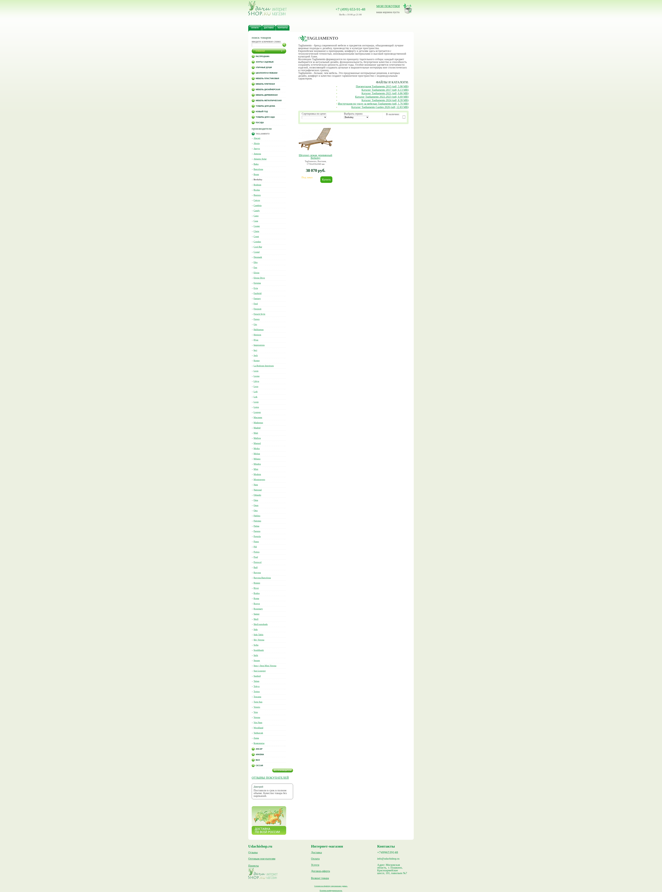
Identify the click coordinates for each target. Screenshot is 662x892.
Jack (256, 355)
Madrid (257, 427)
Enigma (257, 283)
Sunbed (257, 676)
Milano (257, 458)
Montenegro (259, 479)
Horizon (257, 334)
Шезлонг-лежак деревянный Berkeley (315, 156)
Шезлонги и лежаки (266, 73)
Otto (256, 510)
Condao (257, 241)
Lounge (257, 412)
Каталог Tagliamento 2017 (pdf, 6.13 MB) (385, 89)
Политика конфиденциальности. (331, 890)
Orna (256, 500)
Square (257, 660)
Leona (256, 376)
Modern (257, 474)
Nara (256, 484)
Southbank (259, 650)
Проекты (253, 865)
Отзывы (253, 852)
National (258, 489)
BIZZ (258, 760)
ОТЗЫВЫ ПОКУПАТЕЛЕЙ (270, 777)
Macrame (258, 417)
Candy (257, 210)
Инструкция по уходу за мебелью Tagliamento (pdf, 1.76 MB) (373, 103)
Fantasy (257, 298)
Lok (255, 396)
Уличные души (264, 67)
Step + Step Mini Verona (265, 665)
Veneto (257, 707)
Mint (256, 469)
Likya (256, 381)
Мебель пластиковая (267, 78)
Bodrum (257, 184)
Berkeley (258, 179)
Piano (256, 541)
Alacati (257, 138)
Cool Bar (258, 246)
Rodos (257, 593)
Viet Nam (258, 722)
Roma (256, 598)
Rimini (257, 583)
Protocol (258, 562)
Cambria (258, 205)
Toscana (257, 696)
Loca (256, 386)
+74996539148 (387, 852)
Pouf (256, 557)
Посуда (260, 123)
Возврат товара (320, 878)
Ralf (256, 567)
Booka (257, 190)
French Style (259, 314)
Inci (255, 350)
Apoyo (257, 148)
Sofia (256, 645)
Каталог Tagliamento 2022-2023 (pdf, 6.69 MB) (382, 96)
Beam (256, 174)
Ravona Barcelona (262, 577)
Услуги (315, 865)
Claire (256, 231)
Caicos (257, 200)
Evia (256, 288)
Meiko (257, 448)
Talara (256, 681)
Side (256, 629)
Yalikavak (258, 733)
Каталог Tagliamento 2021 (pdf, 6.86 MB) (385, 93)
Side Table (258, 634)
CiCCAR (259, 765)
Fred (256, 303)
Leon (256, 371)
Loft (256, 391)
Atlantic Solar (260, 159)
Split (256, 655)
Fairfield (258, 293)
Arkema (260, 754)
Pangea (257, 531)
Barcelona (258, 169)
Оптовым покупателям (261, 858)
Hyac (256, 340)
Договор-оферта (320, 871)
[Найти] (284, 45)
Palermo (257, 521)
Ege (255, 267)
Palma (256, 526)
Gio (255, 324)
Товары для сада (265, 117)
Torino (257, 691)
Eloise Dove (259, 277)
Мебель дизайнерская (268, 89)
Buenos (257, 195)
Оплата (315, 858)
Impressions (259, 345)
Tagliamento (263, 134)
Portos (256, 552)
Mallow (257, 438)
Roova (257, 603)
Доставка (316, 852)
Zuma (256, 738)
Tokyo (257, 686)
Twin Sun (258, 702)
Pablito (257, 515)
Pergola (257, 536)
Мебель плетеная (265, 84)
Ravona (257, 572)
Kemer (257, 360)
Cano (256, 215)
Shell (256, 619)
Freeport (257, 309)
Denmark (258, 257)
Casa (256, 221)
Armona (257, 153)
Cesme (257, 226)
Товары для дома (265, 106)
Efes (256, 262)
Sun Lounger (260, 670)
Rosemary (258, 608)
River (256, 588)
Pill (255, 546)
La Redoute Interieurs (264, 365)
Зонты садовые (265, 62)
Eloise (256, 272)
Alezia (257, 143)
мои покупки (388, 6)
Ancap (259, 749)
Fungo (257, 319)
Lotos (256, 407)
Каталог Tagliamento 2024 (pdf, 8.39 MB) (385, 100)
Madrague (258, 422)
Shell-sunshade (261, 624)
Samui (256, 614)
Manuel (257, 443)
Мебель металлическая (269, 100)
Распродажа (262, 56)
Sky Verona (259, 639)
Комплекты (259, 743)
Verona (257, 717)
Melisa (257, 453)
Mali (256, 433)
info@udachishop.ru (388, 858)
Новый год (262, 111)
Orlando (257, 495)
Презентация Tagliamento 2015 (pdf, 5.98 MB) (382, 86)
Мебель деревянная (267, 95)
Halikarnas (259, 329)
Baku (256, 164)
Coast (256, 236)
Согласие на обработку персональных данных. (331, 886)
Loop (256, 402)
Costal (257, 252)
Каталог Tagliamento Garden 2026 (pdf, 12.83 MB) (380, 107)
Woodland (258, 727)
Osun (256, 505)
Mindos (257, 464)
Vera (256, 712)
